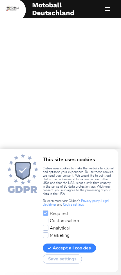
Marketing (60, 235)
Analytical (60, 228)
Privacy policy (90, 201)
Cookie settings (73, 205)
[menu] (107, 9)
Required (59, 213)
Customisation (64, 221)
